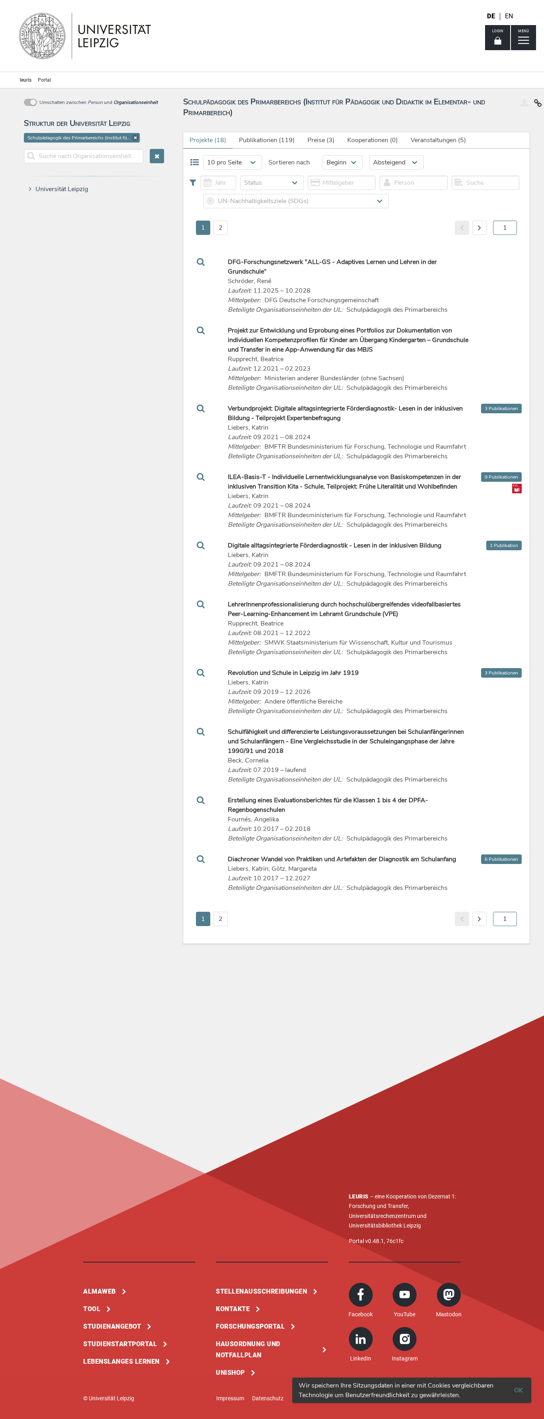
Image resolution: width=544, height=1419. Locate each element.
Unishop (230, 1372)
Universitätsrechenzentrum (382, 1216)
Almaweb (99, 1291)
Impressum (230, 1398)
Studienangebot (112, 1326)
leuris (25, 80)
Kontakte (233, 1309)
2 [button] (221, 227)
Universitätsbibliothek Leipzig (385, 1225)
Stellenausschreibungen (261, 1291)
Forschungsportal (250, 1326)
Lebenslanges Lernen (121, 1361)
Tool (91, 1309)
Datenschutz (268, 1398)
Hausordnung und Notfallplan (248, 1349)
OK (518, 1390)
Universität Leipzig (61, 189)
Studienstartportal (120, 1344)
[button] (135, 138)
